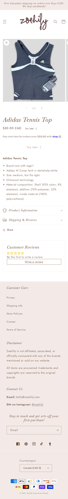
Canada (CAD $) (32, 468)
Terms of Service (16, 330)
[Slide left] (26, 108)
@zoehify (37, 404)
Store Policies (14, 313)
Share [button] (10, 230)
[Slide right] (41, 108)
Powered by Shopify (40, 493)
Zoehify (30, 493)
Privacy (11, 297)
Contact (11, 322)
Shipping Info (15, 306)
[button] (4, 22)
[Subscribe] (57, 430)
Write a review (34, 262)
